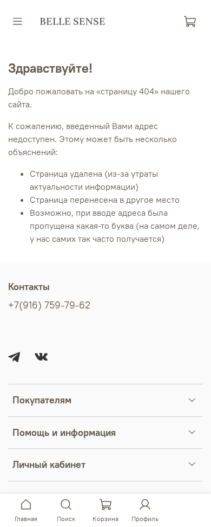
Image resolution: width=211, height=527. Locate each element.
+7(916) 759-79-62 (49, 305)
